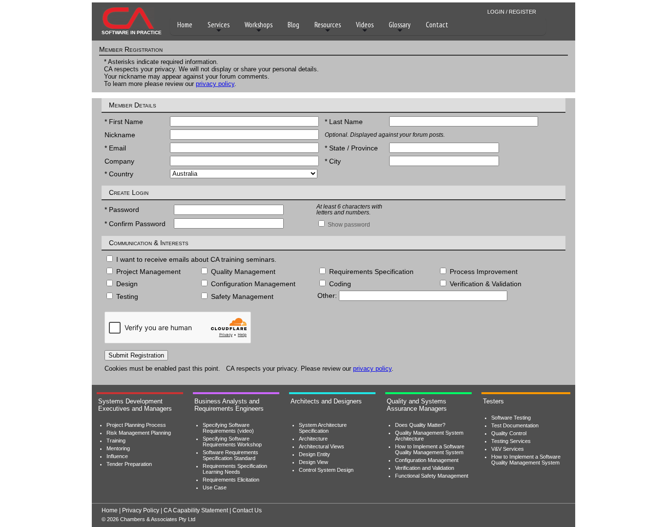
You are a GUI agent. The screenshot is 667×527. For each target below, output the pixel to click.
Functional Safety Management (431, 476)
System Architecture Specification (323, 428)
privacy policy (215, 83)
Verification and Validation (424, 468)
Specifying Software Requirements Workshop (232, 441)
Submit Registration (136, 355)
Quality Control (508, 433)
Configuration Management (427, 460)
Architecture (313, 439)
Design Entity (314, 454)
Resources (327, 24)
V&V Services (507, 449)
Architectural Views (321, 446)
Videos (365, 24)
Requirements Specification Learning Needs (235, 469)
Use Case (215, 487)
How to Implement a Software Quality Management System (429, 449)
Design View (313, 462)
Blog (293, 24)
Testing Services (511, 441)
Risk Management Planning (138, 433)
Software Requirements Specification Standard (230, 455)
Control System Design (326, 470)
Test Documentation (515, 425)
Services (218, 24)
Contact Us (247, 510)
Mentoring (118, 448)
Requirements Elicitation (231, 480)
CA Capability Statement (196, 510)
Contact (437, 24)
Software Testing (511, 418)
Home (184, 24)
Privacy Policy (140, 510)
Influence (117, 456)
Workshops (258, 24)
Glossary (400, 24)
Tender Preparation (129, 464)
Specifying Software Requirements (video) (228, 428)
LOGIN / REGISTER (511, 12)
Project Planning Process (136, 425)
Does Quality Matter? (420, 425)
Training (115, 440)
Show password (348, 224)
